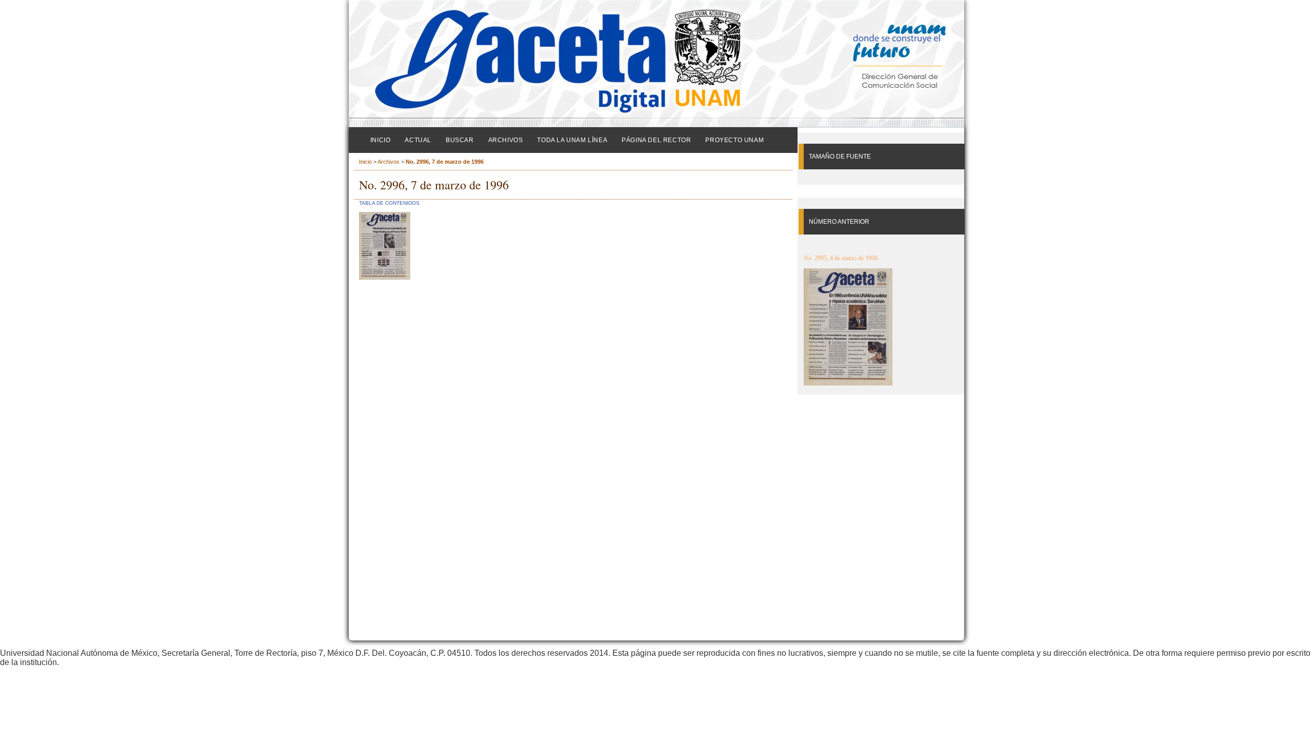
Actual (418, 140)
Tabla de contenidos (389, 203)
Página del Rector (656, 140)
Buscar (460, 140)
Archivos (505, 140)
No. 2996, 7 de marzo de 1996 (445, 162)
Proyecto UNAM (734, 140)
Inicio (380, 140)
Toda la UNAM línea (572, 140)
